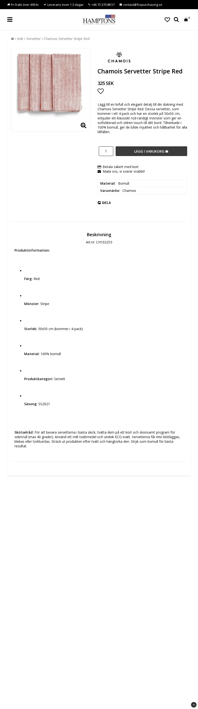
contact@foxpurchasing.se (142, 4)
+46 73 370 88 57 (103, 4)
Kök (20, 38)
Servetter (33, 38)
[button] (167, 19)
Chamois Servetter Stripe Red (67, 38)
